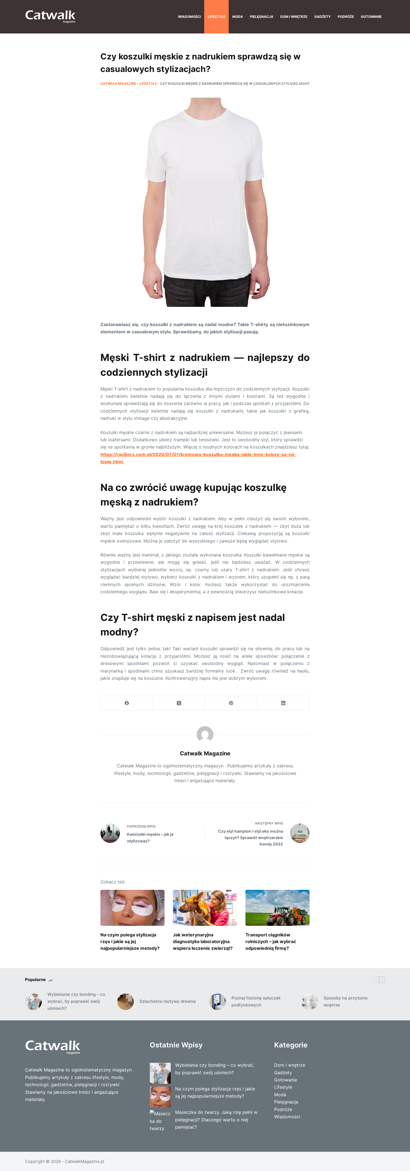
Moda (237, 17)
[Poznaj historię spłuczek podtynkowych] (217, 1001)
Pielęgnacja (261, 17)
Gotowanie (371, 17)
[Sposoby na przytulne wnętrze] (309, 1001)
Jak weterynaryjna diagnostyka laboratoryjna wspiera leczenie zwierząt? (203, 941)
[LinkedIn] (283, 703)
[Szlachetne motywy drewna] (125, 1001)
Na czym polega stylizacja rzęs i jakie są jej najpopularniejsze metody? (130, 941)
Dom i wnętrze (293, 17)
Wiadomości (189, 17)
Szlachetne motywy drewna (167, 1001)
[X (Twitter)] (179, 703)
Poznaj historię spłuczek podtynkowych (256, 1001)
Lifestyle (216, 17)
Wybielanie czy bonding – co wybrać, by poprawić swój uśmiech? (76, 1001)
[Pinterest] (231, 703)
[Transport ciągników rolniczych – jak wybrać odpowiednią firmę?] (277, 908)
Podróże (346, 17)
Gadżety (322, 17)
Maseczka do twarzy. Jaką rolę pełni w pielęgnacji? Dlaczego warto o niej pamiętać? (216, 1119)
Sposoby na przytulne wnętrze (346, 1001)
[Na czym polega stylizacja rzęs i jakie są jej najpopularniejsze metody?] (132, 908)
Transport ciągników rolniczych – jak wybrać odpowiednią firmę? (270, 941)
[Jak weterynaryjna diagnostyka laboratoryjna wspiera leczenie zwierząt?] (205, 908)
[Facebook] (127, 703)
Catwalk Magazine (118, 83)
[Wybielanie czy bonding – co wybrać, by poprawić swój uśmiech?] (33, 1001)
